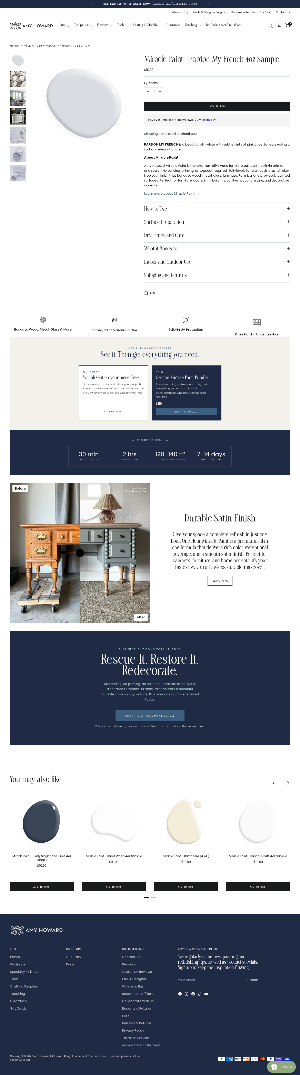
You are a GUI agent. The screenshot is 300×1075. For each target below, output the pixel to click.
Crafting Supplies (23, 986)
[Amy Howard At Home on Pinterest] (193, 994)
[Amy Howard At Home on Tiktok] (200, 994)
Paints (15, 957)
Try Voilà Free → (113, 411)
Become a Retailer (137, 1008)
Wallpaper (18, 964)
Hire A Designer (134, 979)
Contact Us (131, 957)
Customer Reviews (137, 971)
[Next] (208, 4)
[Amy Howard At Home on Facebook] (180, 994)
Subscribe (254, 980)
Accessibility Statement (141, 1045)
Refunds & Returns (136, 1023)
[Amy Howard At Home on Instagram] (186, 994)
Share (153, 293)
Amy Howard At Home (48, 1056)
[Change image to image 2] (18, 79)
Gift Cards (18, 1008)
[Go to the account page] (279, 26)
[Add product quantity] (160, 91)
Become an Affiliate (137, 993)
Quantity (151, 83)
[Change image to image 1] (18, 60)
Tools (14, 979)
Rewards (129, 964)
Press (70, 964)
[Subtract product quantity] (148, 91)
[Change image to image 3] (18, 98)
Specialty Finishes (24, 971)
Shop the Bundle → (186, 411)
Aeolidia (24, 1060)
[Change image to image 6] (18, 154)
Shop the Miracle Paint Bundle (149, 715)
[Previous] (91, 4)
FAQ (125, 1015)
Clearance (18, 1001)
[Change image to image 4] (18, 116)
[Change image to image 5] (18, 135)
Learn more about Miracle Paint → (171, 193)
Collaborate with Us (138, 1001)
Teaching (17, 993)
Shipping (151, 133)
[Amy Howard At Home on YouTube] (206, 994)
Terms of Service (135, 1038)
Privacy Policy (133, 1030)
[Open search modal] (271, 26)
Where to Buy (133, 986)
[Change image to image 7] (18, 173)
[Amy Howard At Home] (31, 26)
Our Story (73, 957)
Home (14, 46)
